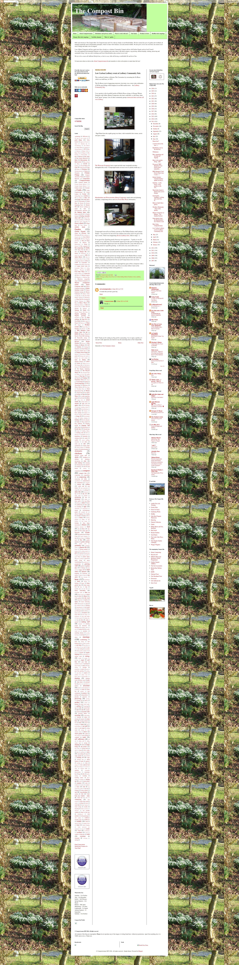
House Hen (80, 250)
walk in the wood (84, 801)
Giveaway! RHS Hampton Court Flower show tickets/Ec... (157, 166)
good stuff (85, 555)
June (85, 259)
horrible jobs (78, 588)
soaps (86, 754)
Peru (152, 375)
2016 (152, 114)
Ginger (76, 233)
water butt (77, 805)
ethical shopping (79, 514)
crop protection (84, 488)
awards (76, 409)
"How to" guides (108, 37)
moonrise (85, 631)
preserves (85, 697)
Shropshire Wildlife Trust (80, 350)
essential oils (84, 512)
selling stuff (81, 741)
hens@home (87, 579)
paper (84, 665)
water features (85, 805)
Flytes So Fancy (155, 509)
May (154, 234)
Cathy (88, 167)
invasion (82, 603)
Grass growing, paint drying (156, 419)
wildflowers (87, 819)
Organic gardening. (80, 314)
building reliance (86, 431)
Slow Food (154, 583)
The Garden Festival (85, 367)
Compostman (86, 178)
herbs (78, 581)
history (85, 581)
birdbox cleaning (84, 418)
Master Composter (83, 281)
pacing (85, 658)
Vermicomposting (79, 383)
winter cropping (86, 825)
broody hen (78, 429)
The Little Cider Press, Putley (157, 537)
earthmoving (80, 504)
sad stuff (85, 726)
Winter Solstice (78, 387)
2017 (152, 111)
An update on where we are (157, 383)
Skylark (76, 354)
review (86, 722)
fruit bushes (81, 538)
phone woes (84, 674)
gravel (86, 558)
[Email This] (98, 272)
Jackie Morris (78, 257)
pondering (77, 689)
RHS (89, 328)
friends (87, 532)
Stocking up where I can (157, 412)
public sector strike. (85, 704)
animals (77, 403)
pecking (88, 671)
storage (76, 765)
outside (79, 658)
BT (85, 149)
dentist (86, 499)
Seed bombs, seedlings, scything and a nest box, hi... (158, 198)
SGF (88, 345)
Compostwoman (109, 301)
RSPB (76, 334)
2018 (152, 109)
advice (88, 398)
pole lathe (86, 684)
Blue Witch (154, 320)
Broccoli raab (87, 162)
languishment (79, 607)
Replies (103, 298)
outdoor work (78, 656)
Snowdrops (82, 354)
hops (86, 587)
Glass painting (85, 235)
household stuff (78, 592)
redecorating (87, 715)
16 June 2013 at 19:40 (122, 301)
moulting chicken (79, 633)
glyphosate (87, 553)
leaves (83, 609)
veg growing (83, 792)
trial (84, 787)
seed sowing (85, 735)
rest (75, 722)
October (155, 129)
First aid (88, 219)
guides (82, 566)
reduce (85, 717)
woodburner (87, 830)
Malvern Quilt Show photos (158, 203)
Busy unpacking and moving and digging (158, 156)
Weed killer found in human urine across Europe (158, 191)
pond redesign (85, 687)
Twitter (86, 381)
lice (84, 611)
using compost (84, 790)
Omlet (84, 310)
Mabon (77, 275)
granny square (86, 556)
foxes (83, 529)
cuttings (86, 490)
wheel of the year (85, 812)
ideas (80, 596)
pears (83, 669)
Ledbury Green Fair (109, 277)
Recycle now (154, 554)
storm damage (79, 766)
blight (78, 422)
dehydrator (77, 499)
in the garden (78, 598)
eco (86, 504)
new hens (79, 645)
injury (76, 601)
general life (83, 547)
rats (82, 710)
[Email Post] (115, 275)
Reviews (77, 341)
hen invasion (84, 577)
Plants (88, 323)
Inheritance (83, 253)
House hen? (156, 141)
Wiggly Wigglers (155, 544)
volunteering (99, 278)
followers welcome (79, 527)
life (87, 610)
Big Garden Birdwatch (82, 158)
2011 (152, 250)
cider (85, 461)
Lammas (77, 264)
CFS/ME (85, 164)
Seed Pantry (85, 348)
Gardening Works (155, 512)
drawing (78, 503)
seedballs (77, 737)
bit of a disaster (86, 420)
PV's (83, 317)
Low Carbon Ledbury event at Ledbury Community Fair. (158, 229)
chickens (78, 453)
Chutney (86, 171)
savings (82, 730)
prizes (86, 700)
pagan (82, 660)
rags (76, 708)
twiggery (77, 790)
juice (83, 605)
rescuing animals (84, 721)
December (156, 123)
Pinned (76, 323)
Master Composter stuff (82, 285)
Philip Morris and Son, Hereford (157, 527)
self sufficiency (79, 739)
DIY (76, 197)
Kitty (87, 261)
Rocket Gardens (155, 532)
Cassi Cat (82, 167)
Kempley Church (80, 260)
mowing (82, 635)
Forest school (79, 223)
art (82, 405)
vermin (76, 794)
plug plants (80, 682)
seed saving (77, 735)
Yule (83, 394)
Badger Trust (77, 153)
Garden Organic (80, 231)
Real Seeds (154, 530)
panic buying (77, 665)
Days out (87, 197)
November (156, 126)
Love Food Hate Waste (122, 199)
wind (86, 821)
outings (87, 656)
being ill (78, 416)
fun (81, 540)
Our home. (134, 33)
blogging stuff (86, 425)
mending (77, 627)
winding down (86, 823)
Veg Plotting (154, 359)
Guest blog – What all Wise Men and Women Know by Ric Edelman (157, 353)
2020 (152, 103)
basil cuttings (78, 412)
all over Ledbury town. (123, 235)
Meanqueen (87, 297)
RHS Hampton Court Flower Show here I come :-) (158, 173)
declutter (85, 495)
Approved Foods (84, 142)
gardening (78, 545)
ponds (83, 689)
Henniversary (77, 244)
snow (88, 752)
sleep (80, 750)
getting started (85, 551)
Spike (76, 359)
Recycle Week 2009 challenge (82, 336)
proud (86, 702)
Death (78, 199)
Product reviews (144, 33)
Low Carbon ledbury (119, 277)
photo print (77, 676)
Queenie (83, 328)
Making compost (86, 275)
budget (78, 431)
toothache (77, 785)
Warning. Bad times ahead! (156, 291)
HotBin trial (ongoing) (158, 33)
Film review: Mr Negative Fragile (155, 440)
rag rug (86, 706)
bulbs (87, 432)
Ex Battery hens (80, 212)
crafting (88, 484)
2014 (152, 119)
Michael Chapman (79, 301)
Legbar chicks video (82, 266)
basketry (86, 412)
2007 (152, 260)
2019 (152, 106)
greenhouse (85, 562)
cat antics (84, 442)
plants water (82, 680)
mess (76, 629)
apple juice (85, 403)
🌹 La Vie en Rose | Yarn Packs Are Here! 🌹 (157, 405)
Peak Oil (84, 319)
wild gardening (84, 816)
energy (76, 510)
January (155, 245)
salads (76, 728)
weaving (77, 808)
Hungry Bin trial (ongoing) (81, 37)
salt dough (81, 728)
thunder (82, 779)
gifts (76, 553)
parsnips (85, 667)
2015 (152, 116)
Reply (101, 294)
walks (76, 803)
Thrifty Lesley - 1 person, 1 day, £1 (156, 380)
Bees (76, 156)
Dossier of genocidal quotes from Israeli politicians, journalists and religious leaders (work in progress (157, 462)
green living (78, 560)
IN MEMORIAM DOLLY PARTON (156, 314)
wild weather (78, 817)
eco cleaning (78, 506)
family (81, 517)
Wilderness (155, 152)
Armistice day (84, 143)
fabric (79, 515)
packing (76, 660)
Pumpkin (77, 328)
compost (86, 470)
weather (86, 807)
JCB (86, 255)
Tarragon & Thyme (156, 411)
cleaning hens (79, 464)
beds (76, 414)
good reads (78, 555)
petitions (76, 674)
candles (76, 440)
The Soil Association (156, 566)
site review (84, 746)
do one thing (86, 501)
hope (81, 587)
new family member (85, 643)
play (88, 680)
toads (80, 781)
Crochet (84, 194)
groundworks (78, 564)
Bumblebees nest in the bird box (158, 148)
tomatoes (79, 783)
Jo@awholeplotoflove (105, 289)
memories (84, 625)
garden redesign (85, 542)
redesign (79, 717)
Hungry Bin (83, 251)
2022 (152, 98)
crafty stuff (81, 486)
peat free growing (79, 671)
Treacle (88, 379)
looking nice (87, 618)
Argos (76, 143)
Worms (88, 391)
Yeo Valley (87, 392)
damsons (86, 492)
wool (87, 832)
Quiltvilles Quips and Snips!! (157, 395)
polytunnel (86, 685)
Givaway (84, 233)
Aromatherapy (78, 145)
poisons (80, 684)
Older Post (140, 343)
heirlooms (85, 573)
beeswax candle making (84, 414)
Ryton (82, 345)
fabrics (84, 515)
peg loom (79, 672)
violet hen (80, 797)
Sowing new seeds (84, 356)
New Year (85, 306)
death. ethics (78, 495)
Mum (86, 305)
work (88, 834)
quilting (79, 706)
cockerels (87, 464)
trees (78, 787)
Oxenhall (77, 317)
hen (85, 575)
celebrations (78, 445)
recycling (77, 715)
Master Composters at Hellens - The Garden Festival (158, 214)
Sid (89, 350)
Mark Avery (154, 350)
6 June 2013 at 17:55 (117, 289)
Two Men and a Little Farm (157, 311)
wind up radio (78, 823)
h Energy (102, 277)
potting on (77, 695)
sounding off (80, 757)
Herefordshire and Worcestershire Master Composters (110, 197)
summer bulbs (83, 768)
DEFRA (86, 196)
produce (77, 702)
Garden (78, 229)
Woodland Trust (80, 389)
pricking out (80, 700)
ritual (82, 724)
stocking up (79, 763)
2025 (152, 91)
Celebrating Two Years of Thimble (157, 344)
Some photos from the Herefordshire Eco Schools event (158, 219)
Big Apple (87, 156)
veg (76, 792)
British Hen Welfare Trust (156, 569)
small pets (83, 752)
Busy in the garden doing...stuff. (158, 161)
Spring (84, 359)
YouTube (78, 394)
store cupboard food (85, 765)
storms (86, 766)
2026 (152, 88)
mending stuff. (84, 627)
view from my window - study (82, 795)
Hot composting (79, 248)
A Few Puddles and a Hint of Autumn (156, 327)
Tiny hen (82, 376)
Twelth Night (79, 381)
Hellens (84, 242)
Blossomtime (83, 160)
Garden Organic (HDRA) (155, 563)
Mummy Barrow (156, 438)
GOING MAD (80, 227)
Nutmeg (77, 310)
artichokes (87, 405)
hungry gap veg (81, 594)
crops (76, 490)
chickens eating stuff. (81, 455)
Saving (86, 347)
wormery (77, 838)
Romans (83, 343)
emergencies (85, 508)
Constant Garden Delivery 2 (81, 184)
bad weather (78, 411)
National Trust (78, 306)
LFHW (76, 262)
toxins (82, 785)
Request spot (78, 339)
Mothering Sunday (79, 304)
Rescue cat (85, 339)
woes (82, 829)
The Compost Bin (99, 10)
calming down (78, 438)
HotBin (88, 248)
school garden (78, 733)
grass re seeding (79, 558)
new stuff (84, 647)
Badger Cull (85, 151)
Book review (78, 162)
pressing (88, 698)
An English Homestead (154, 334)
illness (85, 596)
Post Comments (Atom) (109, 346)
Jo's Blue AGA (155, 425)
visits (86, 797)
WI (87, 383)
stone (86, 763)
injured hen (79, 600)
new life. (86, 645)
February (155, 242)
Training (84, 378)
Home (75, 33)
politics (76, 686)
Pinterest (82, 323)
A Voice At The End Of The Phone (157, 299)
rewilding (77, 724)
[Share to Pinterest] (105, 272)
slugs (77, 752)
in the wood (86, 598)
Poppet (79, 325)
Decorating (82, 201)
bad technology (84, 409)
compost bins (82, 473)
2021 (152, 101)
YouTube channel (96, 37)
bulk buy (77, 434)
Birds (76, 160)
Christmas (84, 169)
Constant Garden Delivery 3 (81, 186)
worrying (85, 838)
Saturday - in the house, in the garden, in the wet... (157, 185)
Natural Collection (156, 522)
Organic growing (80, 315)
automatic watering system (82, 407)
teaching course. (79, 777)
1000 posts (85, 136)
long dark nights (86, 616)
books (78, 427)
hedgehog (77, 573)
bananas (85, 410)
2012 (152, 248)
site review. (77, 748)
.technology (77, 136)
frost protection (81, 534)
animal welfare (84, 401)
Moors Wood (83, 303)
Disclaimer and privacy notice (103, 33)
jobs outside (77, 605)
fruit (76, 538)
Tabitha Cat (85, 363)
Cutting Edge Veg (78, 196)
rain (80, 708)
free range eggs (84, 530)
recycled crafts (86, 711)
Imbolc (76, 253)
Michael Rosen (155, 457)
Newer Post (99, 343)
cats (84, 443)
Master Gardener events (130, 277)
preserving (78, 698)
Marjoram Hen (86, 277)
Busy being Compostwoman (158, 225)
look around (79, 618)
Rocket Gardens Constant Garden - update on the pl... (158, 178)
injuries (86, 600)
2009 (152, 255)
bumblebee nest (84, 434)
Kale (89, 259)
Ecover (81, 203)
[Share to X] (102, 272)
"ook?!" (153, 445)
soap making (80, 754)
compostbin (77, 475)
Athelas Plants (79, 147)
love (82, 620)
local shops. (85, 614)
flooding (77, 523)
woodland (79, 832)
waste (86, 803)
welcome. (77, 810)
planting (77, 678)
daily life (77, 492)
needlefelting (83, 639)
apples (76, 405)
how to (87, 592)
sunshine (138, 277)
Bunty (78, 163)
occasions (87, 649)
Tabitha (78, 363)
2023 (152, 96)
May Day (78, 295)
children (77, 459)
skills (76, 750)
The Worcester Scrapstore (103, 165)
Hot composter (84, 246)
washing (81, 803)
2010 (152, 253)
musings (86, 636)
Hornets (76, 246)
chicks (77, 457)
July (81, 259)
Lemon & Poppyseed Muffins (156, 427)
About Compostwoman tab (100, 61)
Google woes (78, 237)
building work (79, 432)
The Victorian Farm (85, 372)
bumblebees (77, 436)
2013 (152, 121)
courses (79, 484)
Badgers (84, 153)
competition (77, 471)
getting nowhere (84, 549)
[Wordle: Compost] (76, 924)
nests (76, 641)
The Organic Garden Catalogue (156, 541)
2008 (152, 258)
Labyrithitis (84, 262)
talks (83, 774)
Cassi (76, 167)
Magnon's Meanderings (155, 288)
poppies (82, 691)
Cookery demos (78, 188)
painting (86, 663)
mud (87, 634)
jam (87, 603)
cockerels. (78, 466)
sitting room (85, 748)
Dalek (80, 197)
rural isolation (78, 726)
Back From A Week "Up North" (157, 337)
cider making (78, 463)
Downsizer (154, 578)
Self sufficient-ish (155, 581)
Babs (89, 149)
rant (77, 710)
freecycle (77, 532)
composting (82, 477)
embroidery (77, 508)
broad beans (85, 427)
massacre (80, 623)
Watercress (85, 385)
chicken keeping (84, 449)
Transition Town (79, 380)
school (85, 732)
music (76, 637)
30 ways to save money (80, 138)
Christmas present (78, 171)
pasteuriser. (77, 669)
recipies (88, 710)
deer (86, 497)
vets (82, 794)
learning (78, 609)
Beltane (81, 156)
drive (88, 503)
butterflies (85, 436)
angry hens (80, 400)
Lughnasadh (87, 273)
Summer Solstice (79, 361)
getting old (77, 551)
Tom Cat (78, 378)
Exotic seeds (78, 214)
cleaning (88, 463)
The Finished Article (157, 417)
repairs (82, 719)
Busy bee (153, 453)
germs (76, 549)
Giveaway (77, 235)
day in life (77, 493)
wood (79, 830)
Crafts (79, 189)
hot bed (85, 588)
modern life (81, 629)
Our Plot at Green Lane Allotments (156, 324)
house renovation (80, 590)
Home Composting (156, 552)
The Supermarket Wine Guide (157, 473)
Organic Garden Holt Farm (81, 312)
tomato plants (86, 781)
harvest (84, 571)
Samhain (79, 347)
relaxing (77, 719)
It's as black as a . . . (156, 306)
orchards (81, 652)
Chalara (78, 169)
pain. (81, 663)
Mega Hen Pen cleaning (82, 299)
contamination (86, 481)
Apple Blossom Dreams (155, 402)
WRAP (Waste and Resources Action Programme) (156, 558)
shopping (77, 744)
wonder (88, 829)
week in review (84, 808)
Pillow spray (85, 321)
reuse (80, 722)
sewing (85, 743)
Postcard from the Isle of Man (157, 361)
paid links (84, 662)
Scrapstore (77, 348)
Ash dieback (87, 145)
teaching (85, 776)
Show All (162, 366)
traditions (88, 785)
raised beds (87, 708)
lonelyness (77, 616)
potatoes (84, 693)
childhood (85, 457)
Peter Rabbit (78, 321)
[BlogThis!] (100, 272)
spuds (82, 761)
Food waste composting (82, 221)
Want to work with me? (121, 33)
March (155, 239)
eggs (85, 506)
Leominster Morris (79, 268)
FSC (83, 214)
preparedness (85, 695)
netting (82, 641)
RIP (86, 332)
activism (82, 398)
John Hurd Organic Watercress (156, 517)
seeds (84, 737)
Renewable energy (82, 338)
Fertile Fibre (87, 218)
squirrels (88, 761)
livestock (84, 612)
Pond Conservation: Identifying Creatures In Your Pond (81, 846)
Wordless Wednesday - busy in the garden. (158, 208)
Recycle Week (84, 334)
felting (83, 519)
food (88, 527)
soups (88, 757)
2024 (152, 93)
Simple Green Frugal (82, 352)
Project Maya (85, 327)
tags (79, 774)
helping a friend (78, 575)
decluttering (78, 497)
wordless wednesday (79, 834)
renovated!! (154, 447)
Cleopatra (77, 173)
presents (77, 697)
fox (78, 529)
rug (87, 724)
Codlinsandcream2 (156, 304)
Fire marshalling (79, 219)
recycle (78, 711)
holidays (77, 583)
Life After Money (156, 374)
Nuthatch (85, 308)
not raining (80, 649)
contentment (80, 482)
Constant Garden (83, 182)
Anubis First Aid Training (155, 504)
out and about (85, 654)
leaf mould (87, 607)
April (154, 237)
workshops (83, 836)
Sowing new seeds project (81, 358)
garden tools (82, 543)
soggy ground (78, 755)
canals (86, 438)
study (76, 768)
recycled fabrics (82, 713)
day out (85, 493)
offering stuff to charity (81, 650)
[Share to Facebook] (103, 272)
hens (77, 579)
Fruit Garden (84, 225)
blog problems (78, 423)
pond (79, 687)
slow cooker (87, 750)
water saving (78, 807)
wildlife (79, 821)
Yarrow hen (79, 392)
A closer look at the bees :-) (158, 144)
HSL (83, 240)
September (156, 131)
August (155, 134)
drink (83, 503)
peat (87, 669)
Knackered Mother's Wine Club (157, 470)
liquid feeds (77, 612)
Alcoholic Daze (155, 451)
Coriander (87, 188)
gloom (81, 553)
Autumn (86, 147)
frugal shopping (84, 536)
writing (76, 840)
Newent (76, 308)
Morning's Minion (156, 342)
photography (85, 676)
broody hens (87, 429)
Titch (88, 376)
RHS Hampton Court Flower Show (82, 331)
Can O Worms (84, 165)
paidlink (76, 663)
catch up (77, 444)
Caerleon (77, 165)
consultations (77, 480)
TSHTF (88, 361)
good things (77, 556)
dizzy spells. (78, 501)
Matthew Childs (86, 293)
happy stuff (82, 570)
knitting (88, 605)
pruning (76, 704)
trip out (86, 788)
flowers (84, 525)
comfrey (85, 468)
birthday (77, 420)
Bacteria (78, 151)
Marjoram (78, 277)
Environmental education (81, 210)
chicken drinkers (80, 447)
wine (78, 825)
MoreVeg (153, 520)
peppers (86, 673)
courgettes (87, 482)
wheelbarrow (80, 814)
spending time (80, 759)
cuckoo (80, 490)
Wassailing (77, 385)
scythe (86, 733)
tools (86, 783)
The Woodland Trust (156, 576)
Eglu (85, 208)
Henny (85, 244)
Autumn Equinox (78, 149)
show (83, 744)
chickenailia (78, 451)
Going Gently (155, 297)
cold (84, 466)
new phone (77, 647)
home (82, 583)
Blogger (140, 951)
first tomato (84, 521)
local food (77, 614)
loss (77, 620)
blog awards (85, 422)
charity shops (86, 445)
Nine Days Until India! (157, 397)
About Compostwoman (85, 33)
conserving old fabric (81, 479)
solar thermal (87, 755)
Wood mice (87, 387)
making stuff (85, 622)
